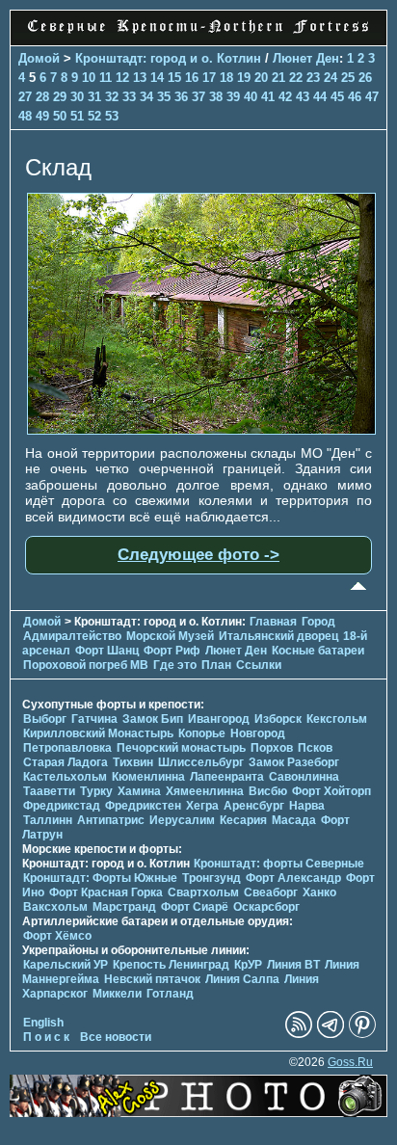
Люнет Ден (306, 58)
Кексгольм (336, 719)
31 (94, 97)
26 (365, 77)
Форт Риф (172, 650)
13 (139, 77)
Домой (39, 58)
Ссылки (258, 665)
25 (348, 77)
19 (244, 77)
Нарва (307, 805)
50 (59, 116)
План (216, 665)
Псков (315, 748)
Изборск (278, 719)
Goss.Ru (350, 1062)
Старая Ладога (65, 762)
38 (216, 97)
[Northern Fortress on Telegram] (330, 1034)
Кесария (243, 820)
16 (191, 77)
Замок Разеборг (294, 762)
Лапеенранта (227, 777)
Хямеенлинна (205, 791)
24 (330, 77)
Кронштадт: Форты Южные (100, 878)
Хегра (202, 805)
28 (42, 97)
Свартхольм (203, 892)
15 (174, 77)
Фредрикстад (61, 805)
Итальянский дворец (278, 636)
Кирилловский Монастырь (98, 733)
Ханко (319, 892)
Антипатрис (111, 820)
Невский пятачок (152, 979)
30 (77, 97)
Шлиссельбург (201, 762)
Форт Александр (293, 878)
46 (354, 97)
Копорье (201, 733)
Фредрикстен (143, 805)
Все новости (115, 1037)
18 (226, 77)
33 (129, 97)
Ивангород (219, 719)
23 (313, 77)
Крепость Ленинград (171, 965)
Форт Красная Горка (106, 892)
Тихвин (133, 762)
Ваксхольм (55, 907)
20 (261, 77)
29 (59, 97)
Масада (294, 820)
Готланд (170, 993)
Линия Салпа (242, 979)
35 (164, 97)
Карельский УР (65, 965)
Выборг (44, 719)
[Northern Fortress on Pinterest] (362, 1034)
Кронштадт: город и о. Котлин (168, 58)
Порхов (272, 748)
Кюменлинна (148, 777)
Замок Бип (152, 719)
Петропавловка (67, 748)
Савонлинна (304, 777)
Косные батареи (318, 650)
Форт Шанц (107, 650)
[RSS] (298, 1034)
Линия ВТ (293, 965)
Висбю (268, 791)
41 (268, 97)
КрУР (248, 965)
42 (285, 97)
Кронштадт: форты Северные (279, 863)
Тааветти (49, 791)
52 (94, 116)
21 (278, 77)
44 (320, 97)
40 (250, 97)
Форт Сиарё (194, 907)
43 (302, 97)
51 (77, 116)
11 (105, 77)
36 (181, 97)
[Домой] (198, 34)
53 (112, 116)
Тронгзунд (211, 878)
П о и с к (46, 1037)
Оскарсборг (266, 907)
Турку (96, 791)
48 (25, 116)
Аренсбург (254, 805)
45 (337, 97)
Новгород (257, 733)
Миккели (117, 993)
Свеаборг (271, 892)
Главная (273, 621)
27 (25, 97)
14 (157, 77)
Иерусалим (182, 820)
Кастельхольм (65, 777)
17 (209, 77)
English (43, 1022)
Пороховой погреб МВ (85, 665)
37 (198, 97)
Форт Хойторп (331, 791)
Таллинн (47, 820)
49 (42, 116)
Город (318, 621)
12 (122, 77)
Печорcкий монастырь (181, 748)
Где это (175, 665)
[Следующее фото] (201, 430)
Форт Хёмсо (57, 936)
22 (296, 77)
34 (146, 97)
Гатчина (94, 719)
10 (88, 77)
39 (233, 97)
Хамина (139, 791)
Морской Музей (170, 636)
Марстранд (124, 907)
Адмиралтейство (72, 636)
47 (372, 97)
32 (112, 97)
